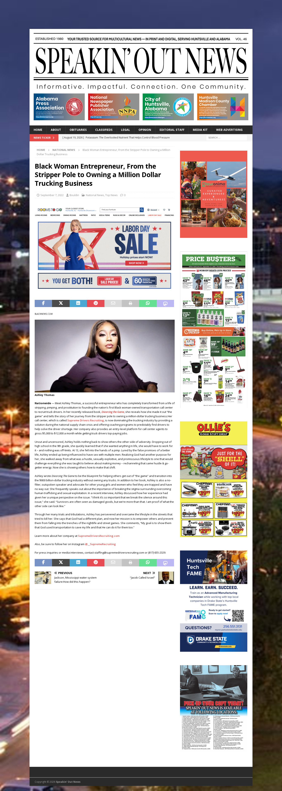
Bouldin (74, 195)
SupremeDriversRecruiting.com (99, 536)
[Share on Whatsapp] (147, 303)
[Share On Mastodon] (165, 303)
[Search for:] (226, 137)
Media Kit (200, 130)
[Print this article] (130, 303)
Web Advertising (229, 130)
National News (95, 195)
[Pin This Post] (95, 303)
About (56, 130)
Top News (111, 195)
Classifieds (104, 130)
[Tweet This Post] (60, 303)
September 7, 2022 (52, 195)
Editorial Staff (172, 130)
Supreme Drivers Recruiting (85, 420)
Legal (125, 130)
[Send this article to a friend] (113, 303)
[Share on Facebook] (43, 303)
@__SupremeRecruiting (100, 544)
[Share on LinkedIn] (78, 303)
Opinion (145, 130)
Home (38, 130)
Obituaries (78, 130)
